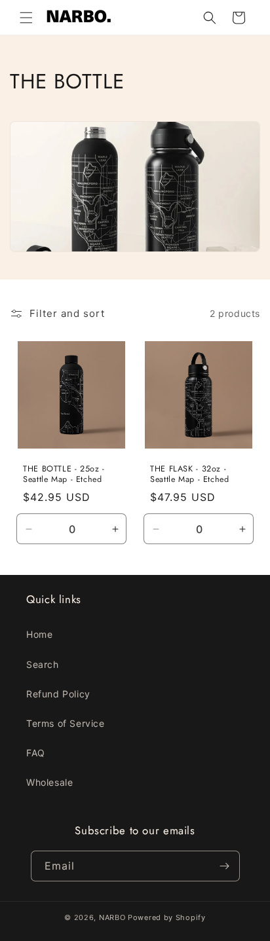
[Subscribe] (224, 866)
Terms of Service (65, 723)
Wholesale (49, 782)
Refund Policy (58, 693)
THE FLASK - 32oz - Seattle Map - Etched (189, 474)
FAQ (35, 752)
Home (39, 634)
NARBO (112, 917)
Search (42, 664)
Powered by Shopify (167, 917)
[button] (26, 17)
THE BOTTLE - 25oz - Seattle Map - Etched (64, 474)
